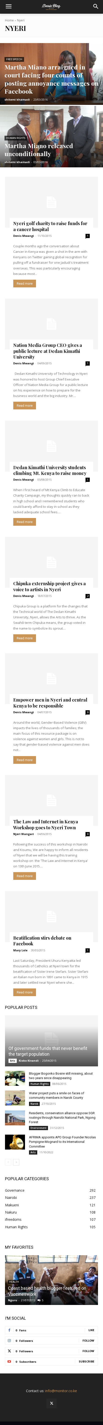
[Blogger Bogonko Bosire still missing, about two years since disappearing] (15, 1078)
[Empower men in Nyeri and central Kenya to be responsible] (51, 678)
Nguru (12, 1300)
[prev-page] (8, 1162)
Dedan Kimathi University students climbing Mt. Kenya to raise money (49, 470)
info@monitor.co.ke (61, 1390)
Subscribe (86, 1361)
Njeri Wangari (23, 834)
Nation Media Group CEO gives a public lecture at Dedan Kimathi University (47, 351)
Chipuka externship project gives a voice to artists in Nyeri (49, 586)
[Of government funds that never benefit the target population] (51, 1040)
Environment (38, 1128)
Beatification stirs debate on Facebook (42, 941)
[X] (51, 1403)
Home (9, 20)
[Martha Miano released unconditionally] (51, 136)
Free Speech (14, 59)
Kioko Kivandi (29, 1060)
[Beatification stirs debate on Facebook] (51, 916)
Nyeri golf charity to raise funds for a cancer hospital (50, 226)
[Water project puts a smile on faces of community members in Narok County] (15, 1098)
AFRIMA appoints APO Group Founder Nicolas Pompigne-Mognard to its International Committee (62, 1141)
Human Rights (15, 138)
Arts (12, 1060)
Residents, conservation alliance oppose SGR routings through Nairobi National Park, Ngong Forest (62, 1117)
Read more (24, 283)
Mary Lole (20, 950)
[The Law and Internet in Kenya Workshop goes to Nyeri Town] (51, 800)
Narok (34, 1103)
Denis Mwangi (23, 236)
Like (91, 1330)
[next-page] (16, 1162)
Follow (88, 1340)
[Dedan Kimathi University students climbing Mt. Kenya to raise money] (51, 446)
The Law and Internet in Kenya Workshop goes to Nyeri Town (45, 824)
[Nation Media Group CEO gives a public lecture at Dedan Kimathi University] (51, 324)
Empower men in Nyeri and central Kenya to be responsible (50, 703)
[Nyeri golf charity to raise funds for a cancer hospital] (51, 202)
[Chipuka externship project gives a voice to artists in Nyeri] (51, 562)
